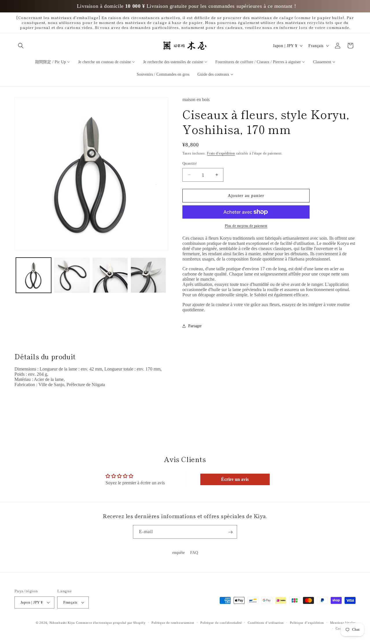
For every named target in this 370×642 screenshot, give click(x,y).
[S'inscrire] (230, 532)
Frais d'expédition (221, 153)
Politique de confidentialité (221, 622)
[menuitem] (52, 61)
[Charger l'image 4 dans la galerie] (148, 275)
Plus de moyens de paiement (246, 226)
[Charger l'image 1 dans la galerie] (33, 275)
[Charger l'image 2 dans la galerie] (71, 275)
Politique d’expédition (307, 622)
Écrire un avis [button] (235, 479)
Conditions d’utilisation (266, 622)
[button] (20, 45)
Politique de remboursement (172, 622)
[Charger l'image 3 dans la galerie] (110, 275)
